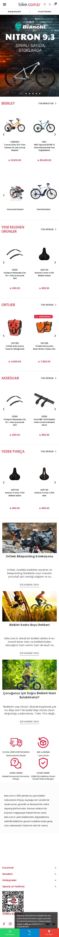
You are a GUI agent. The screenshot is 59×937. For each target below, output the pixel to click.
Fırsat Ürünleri (44, 11)
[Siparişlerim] (50, 4)
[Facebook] (3, 923)
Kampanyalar (14, 11)
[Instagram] (10, 923)
